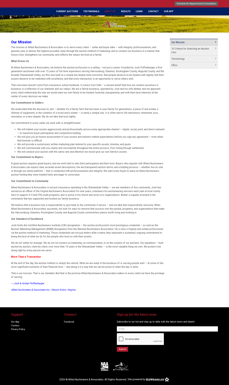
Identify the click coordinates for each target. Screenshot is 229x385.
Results (126, 11)
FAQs (174, 65)
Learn (139, 11)
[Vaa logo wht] (121, 366)
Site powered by (137, 379)
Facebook (69, 321)
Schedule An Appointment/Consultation (196, 3)
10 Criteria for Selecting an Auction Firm (190, 50)
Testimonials (91, 11)
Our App (168, 11)
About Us (110, 11)
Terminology (178, 58)
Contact (153, 11)
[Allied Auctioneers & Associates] (114, 23)
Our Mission (178, 42)
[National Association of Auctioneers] (104, 366)
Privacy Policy (18, 329)
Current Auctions (67, 11)
